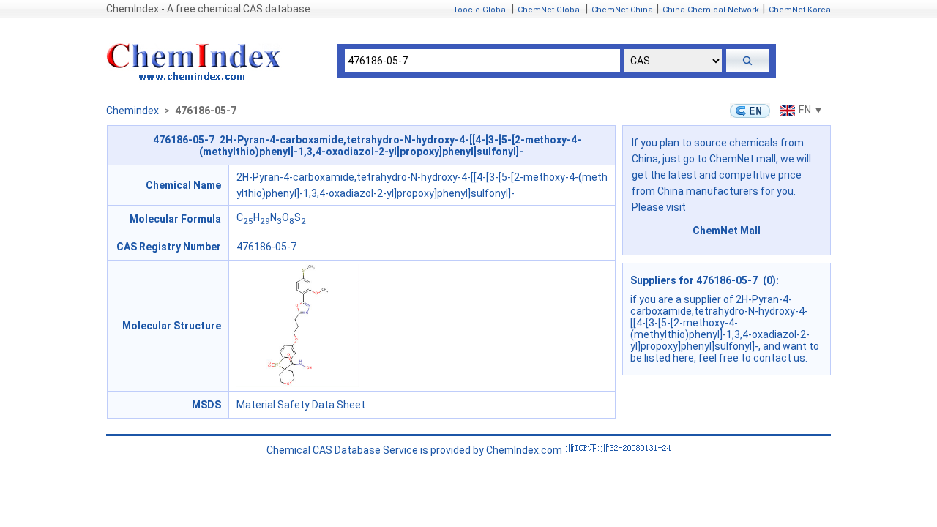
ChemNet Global (550, 10)
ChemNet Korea (800, 10)
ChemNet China (622, 10)
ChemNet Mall (727, 230)
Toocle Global (480, 10)
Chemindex (132, 110)
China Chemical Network (710, 10)
